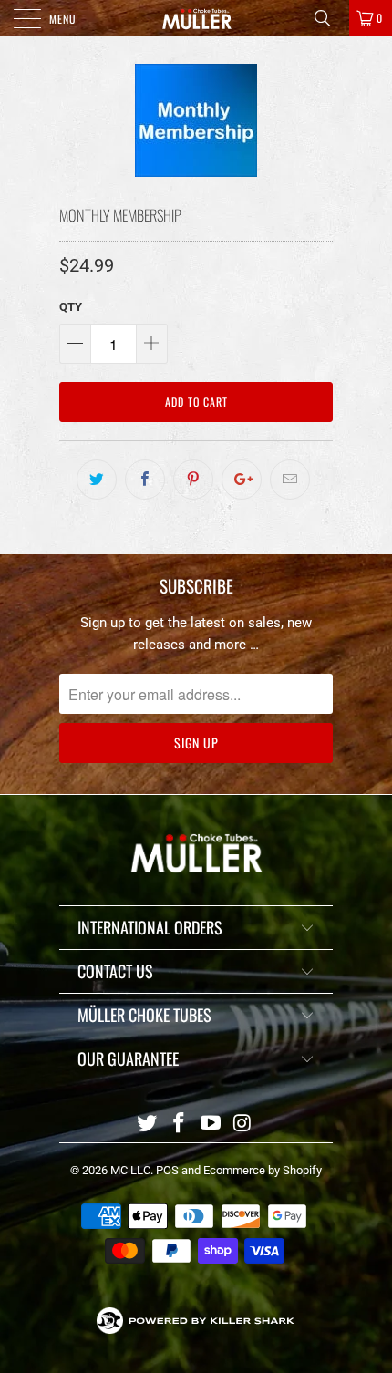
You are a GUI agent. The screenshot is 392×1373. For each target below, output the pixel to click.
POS (167, 1170)
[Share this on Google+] (242, 479)
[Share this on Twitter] (97, 479)
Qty (70, 307)
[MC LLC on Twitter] (147, 1124)
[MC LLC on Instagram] (242, 1124)
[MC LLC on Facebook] (179, 1124)
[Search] (329, 18)
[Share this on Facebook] (145, 479)
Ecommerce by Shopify (262, 1170)
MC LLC (130, 1170)
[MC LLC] (196, 18)
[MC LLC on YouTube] (211, 1124)
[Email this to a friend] (290, 479)
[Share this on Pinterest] (193, 479)
